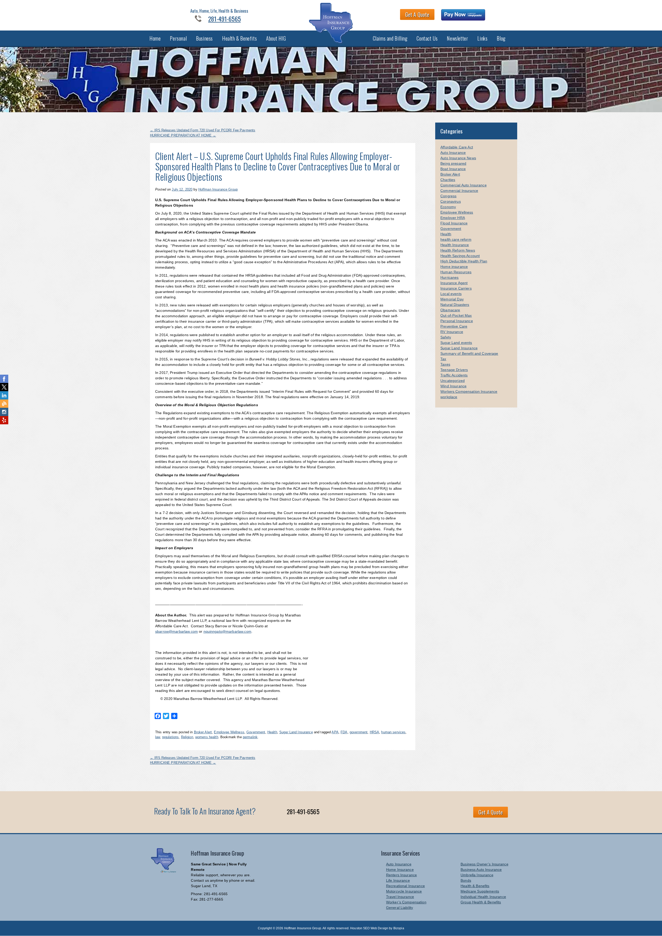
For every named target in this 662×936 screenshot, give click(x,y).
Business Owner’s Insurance (484, 864)
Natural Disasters (454, 305)
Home (155, 38)
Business (204, 38)
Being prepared (453, 163)
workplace (448, 397)
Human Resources (455, 272)
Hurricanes (449, 277)
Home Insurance (400, 869)
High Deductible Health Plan (463, 261)
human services (393, 732)
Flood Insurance (454, 223)
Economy (448, 207)
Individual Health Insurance (483, 897)
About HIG (276, 38)
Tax (443, 359)
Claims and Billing (390, 38)
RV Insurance (451, 332)
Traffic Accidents (454, 375)
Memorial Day (452, 299)
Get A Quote (417, 14)
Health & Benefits (239, 38)
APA (335, 732)
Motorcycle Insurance (404, 891)
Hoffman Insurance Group (218, 189)
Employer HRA (452, 218)
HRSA (374, 732)
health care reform (455, 239)
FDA (344, 732)
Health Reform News (457, 250)
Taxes (445, 364)
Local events (451, 294)
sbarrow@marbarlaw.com (176, 631)
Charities (447, 180)
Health (272, 732)
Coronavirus (450, 201)
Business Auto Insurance (481, 869)
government (358, 732)
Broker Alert (203, 732)
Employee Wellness (229, 732)
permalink (250, 737)
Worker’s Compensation (406, 902)
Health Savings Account (460, 256)
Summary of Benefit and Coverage (469, 353)
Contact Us (427, 38)
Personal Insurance (456, 321)
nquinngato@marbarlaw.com (227, 631)
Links (482, 38)
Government (255, 732)
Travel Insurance (400, 897)
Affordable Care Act (456, 147)
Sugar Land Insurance (296, 732)
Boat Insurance (453, 169)
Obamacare (450, 310)
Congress (448, 196)
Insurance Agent (454, 283)
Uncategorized (452, 381)
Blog (501, 38)
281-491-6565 (224, 18)
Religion (187, 737)
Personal (178, 38)
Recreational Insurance (405, 886)
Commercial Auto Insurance (463, 185)
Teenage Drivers (454, 370)
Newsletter (457, 38)
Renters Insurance (401, 875)
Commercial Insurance (459, 190)
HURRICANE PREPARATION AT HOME (183, 135)
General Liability (399, 907)
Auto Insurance (453, 152)
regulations (170, 737)
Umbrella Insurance (477, 875)
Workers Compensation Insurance (468, 391)
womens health (206, 737)
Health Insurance (454, 245)
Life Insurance (398, 880)
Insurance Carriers (456, 288)
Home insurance (454, 267)
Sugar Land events (456, 343)
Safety (445, 337)
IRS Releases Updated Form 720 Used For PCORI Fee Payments (202, 130)
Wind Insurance (453, 386)
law (157, 737)
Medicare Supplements (480, 891)
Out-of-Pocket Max (456, 315)
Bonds (466, 880)
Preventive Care (453, 326)
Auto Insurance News (458, 158)
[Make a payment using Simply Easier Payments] (463, 15)
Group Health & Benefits (481, 902)
